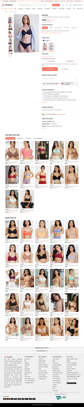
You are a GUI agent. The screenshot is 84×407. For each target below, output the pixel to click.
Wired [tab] (50, 27)
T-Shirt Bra (14, 11)
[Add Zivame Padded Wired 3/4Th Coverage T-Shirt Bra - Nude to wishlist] (77, 167)
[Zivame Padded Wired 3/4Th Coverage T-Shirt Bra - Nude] (72, 174)
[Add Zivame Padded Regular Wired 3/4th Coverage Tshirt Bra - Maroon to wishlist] (62, 246)
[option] (10, 20)
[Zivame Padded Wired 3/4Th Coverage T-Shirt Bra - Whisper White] (12, 199)
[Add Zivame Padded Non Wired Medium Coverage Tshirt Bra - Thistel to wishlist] (77, 246)
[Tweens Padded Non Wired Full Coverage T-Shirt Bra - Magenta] (72, 376)
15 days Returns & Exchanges (69, 83)
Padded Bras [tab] (20, 138)
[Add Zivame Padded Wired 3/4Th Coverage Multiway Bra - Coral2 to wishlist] (33, 344)
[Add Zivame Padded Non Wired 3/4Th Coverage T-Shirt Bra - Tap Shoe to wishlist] (47, 246)
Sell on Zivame (70, 1)
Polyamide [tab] (73, 27)
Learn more (45, 33)
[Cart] (71, 5)
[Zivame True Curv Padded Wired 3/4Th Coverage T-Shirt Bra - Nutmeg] (12, 150)
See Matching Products (55, 33)
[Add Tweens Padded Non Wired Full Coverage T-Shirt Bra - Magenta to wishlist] (77, 369)
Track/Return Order (49, 1)
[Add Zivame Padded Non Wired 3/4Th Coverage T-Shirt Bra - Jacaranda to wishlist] (62, 222)
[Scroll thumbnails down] (10, 56)
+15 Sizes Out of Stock (47, 56)
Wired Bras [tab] (28, 138)
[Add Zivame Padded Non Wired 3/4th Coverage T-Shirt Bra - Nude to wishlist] (62, 270)
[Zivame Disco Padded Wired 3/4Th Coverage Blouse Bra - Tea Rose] (27, 150)
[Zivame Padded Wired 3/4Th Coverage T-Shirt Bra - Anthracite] (57, 174)
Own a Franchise (77, 1)
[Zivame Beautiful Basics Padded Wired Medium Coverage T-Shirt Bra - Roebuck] (72, 150)
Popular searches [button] (41, 399)
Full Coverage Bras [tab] (38, 138)
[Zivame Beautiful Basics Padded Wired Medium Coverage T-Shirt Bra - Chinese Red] (12, 174)
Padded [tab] (45, 27)
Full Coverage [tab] (58, 27)
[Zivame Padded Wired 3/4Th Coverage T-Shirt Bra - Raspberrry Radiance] (42, 150)
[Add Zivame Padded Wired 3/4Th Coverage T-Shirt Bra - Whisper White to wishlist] (18, 191)
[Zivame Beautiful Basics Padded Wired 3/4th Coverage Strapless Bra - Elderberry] (27, 174)
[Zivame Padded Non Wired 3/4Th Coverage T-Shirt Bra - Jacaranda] (57, 229)
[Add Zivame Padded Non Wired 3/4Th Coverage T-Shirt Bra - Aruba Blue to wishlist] (77, 270)
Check (76, 78)
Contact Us (57, 1)
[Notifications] (63, 5)
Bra (10, 11)
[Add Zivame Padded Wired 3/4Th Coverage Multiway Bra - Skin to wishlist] (77, 344)
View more (45, 102)
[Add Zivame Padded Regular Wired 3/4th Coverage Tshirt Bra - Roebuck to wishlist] (62, 295)
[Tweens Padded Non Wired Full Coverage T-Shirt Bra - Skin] (42, 229)
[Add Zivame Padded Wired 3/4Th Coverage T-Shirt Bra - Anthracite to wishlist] (62, 167)
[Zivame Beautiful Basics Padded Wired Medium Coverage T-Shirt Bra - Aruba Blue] (57, 150)
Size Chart (52, 61)
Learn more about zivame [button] (41, 396)
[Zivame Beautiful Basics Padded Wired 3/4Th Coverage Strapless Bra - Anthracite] (27, 199)
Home (6, 11)
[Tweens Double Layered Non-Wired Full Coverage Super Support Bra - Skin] (72, 229)
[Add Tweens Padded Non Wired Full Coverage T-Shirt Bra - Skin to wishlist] (47, 222)
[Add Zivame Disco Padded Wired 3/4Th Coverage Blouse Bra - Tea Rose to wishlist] (33, 143)
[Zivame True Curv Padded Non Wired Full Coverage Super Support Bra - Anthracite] (12, 229)
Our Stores (63, 1)
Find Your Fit (71, 61)
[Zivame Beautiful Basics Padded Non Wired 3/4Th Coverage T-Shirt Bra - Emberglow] (27, 229)
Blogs (42, 1)
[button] (44, 5)
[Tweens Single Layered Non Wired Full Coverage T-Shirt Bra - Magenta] (12, 254)
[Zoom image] (26, 33)
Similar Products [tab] (10, 138)
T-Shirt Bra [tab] (66, 27)
